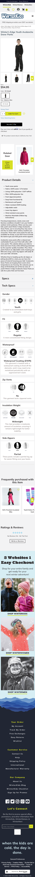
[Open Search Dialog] (8, 9)
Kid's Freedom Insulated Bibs (10, 511)
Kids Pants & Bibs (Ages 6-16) (23, 26)
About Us (17, 781)
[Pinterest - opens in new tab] (22, 801)
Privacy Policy (6, 862)
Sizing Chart (5, 109)
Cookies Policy (18, 862)
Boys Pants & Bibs (6, 27)
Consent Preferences (17, 859)
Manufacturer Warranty (17, 769)
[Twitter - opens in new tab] (12, 801)
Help (17, 757)
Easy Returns (17, 737)
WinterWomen (18, 5)
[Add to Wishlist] (24, 113)
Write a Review (17, 541)
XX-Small (5, 104)
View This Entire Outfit (7, 165)
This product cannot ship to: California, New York (18, 135)
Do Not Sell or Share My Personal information (18, 863)
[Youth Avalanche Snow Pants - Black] (5, 77)
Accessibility (25, 866)
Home (2, 26)
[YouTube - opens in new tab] (27, 801)
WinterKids (7, 5)
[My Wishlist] (13, 9)
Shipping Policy (17, 761)
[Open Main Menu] (29, 16)
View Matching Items (8, 118)
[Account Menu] (18, 9)
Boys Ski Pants (16, 27)
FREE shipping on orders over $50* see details (17, 22)
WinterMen (28, 5)
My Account (17, 726)
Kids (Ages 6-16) (9, 26)
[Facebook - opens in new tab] (7, 801)
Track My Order (17, 730)
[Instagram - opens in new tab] (17, 801)
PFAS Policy (15, 866)
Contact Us (17, 754)
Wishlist (17, 741)
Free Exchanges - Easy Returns (17, 1)
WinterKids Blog (17, 785)
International (17, 765)
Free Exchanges (17, 734)
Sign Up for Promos (17, 792)
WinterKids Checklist (17, 789)
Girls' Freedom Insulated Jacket (24, 171)
